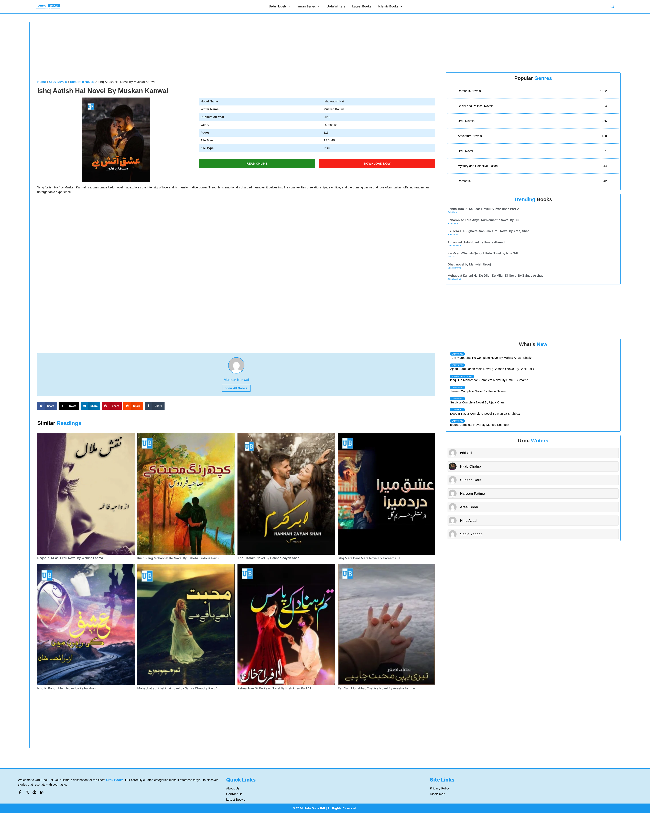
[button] (612, 6)
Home (41, 81)
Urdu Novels (278, 6)
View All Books (236, 388)
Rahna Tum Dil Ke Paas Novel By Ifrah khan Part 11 (274, 688)
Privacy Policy (440, 788)
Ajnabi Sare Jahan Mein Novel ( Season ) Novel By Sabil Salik (492, 369)
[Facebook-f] (20, 792)
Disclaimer (437, 794)
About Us (232, 788)
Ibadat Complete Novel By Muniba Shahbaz (479, 424)
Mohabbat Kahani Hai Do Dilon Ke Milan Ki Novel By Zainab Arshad (496, 275)
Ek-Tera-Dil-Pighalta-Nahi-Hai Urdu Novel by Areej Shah (488, 231)
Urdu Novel (457, 354)
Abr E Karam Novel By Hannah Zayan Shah (268, 558)
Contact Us (234, 794)
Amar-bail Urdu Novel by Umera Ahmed (476, 242)
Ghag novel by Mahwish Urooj (469, 264)
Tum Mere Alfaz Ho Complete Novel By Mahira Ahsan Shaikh (491, 357)
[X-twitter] (27, 792)
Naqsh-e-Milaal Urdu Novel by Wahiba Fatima (70, 558)
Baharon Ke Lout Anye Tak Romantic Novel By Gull (484, 220)
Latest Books (361, 6)
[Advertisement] (138, 52)
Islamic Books (388, 6)
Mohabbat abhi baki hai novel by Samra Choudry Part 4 (177, 688)
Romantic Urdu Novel (462, 376)
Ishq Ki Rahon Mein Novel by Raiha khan (66, 688)
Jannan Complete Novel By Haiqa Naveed (478, 391)
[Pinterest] (34, 792)
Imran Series (306, 6)
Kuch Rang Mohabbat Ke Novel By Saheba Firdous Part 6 (178, 558)
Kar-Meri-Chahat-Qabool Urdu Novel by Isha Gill (483, 253)
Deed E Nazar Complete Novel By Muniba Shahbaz (485, 413)
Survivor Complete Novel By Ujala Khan (477, 402)
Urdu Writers (336, 6)
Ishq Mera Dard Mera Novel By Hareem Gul (369, 558)
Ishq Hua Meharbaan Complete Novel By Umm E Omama (489, 380)
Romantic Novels (82, 81)
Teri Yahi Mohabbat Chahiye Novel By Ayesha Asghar (376, 688)
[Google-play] (42, 792)
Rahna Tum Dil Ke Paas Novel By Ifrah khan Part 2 (483, 209)
